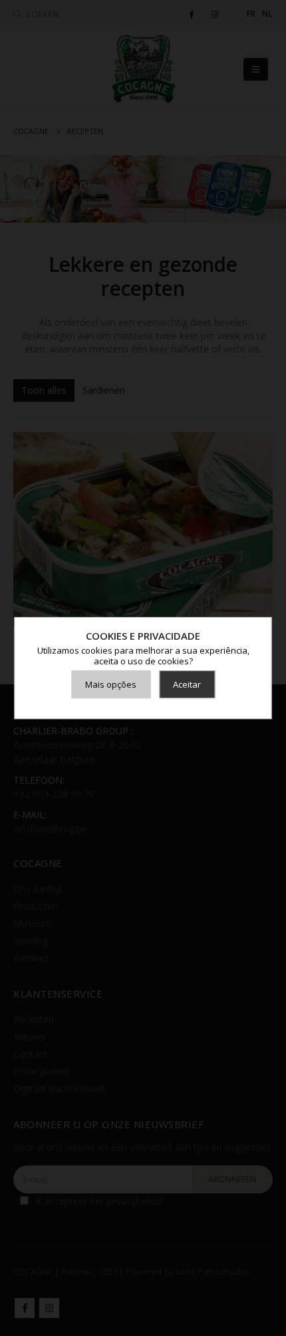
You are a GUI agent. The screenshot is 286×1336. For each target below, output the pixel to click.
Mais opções (110, 684)
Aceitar (187, 684)
